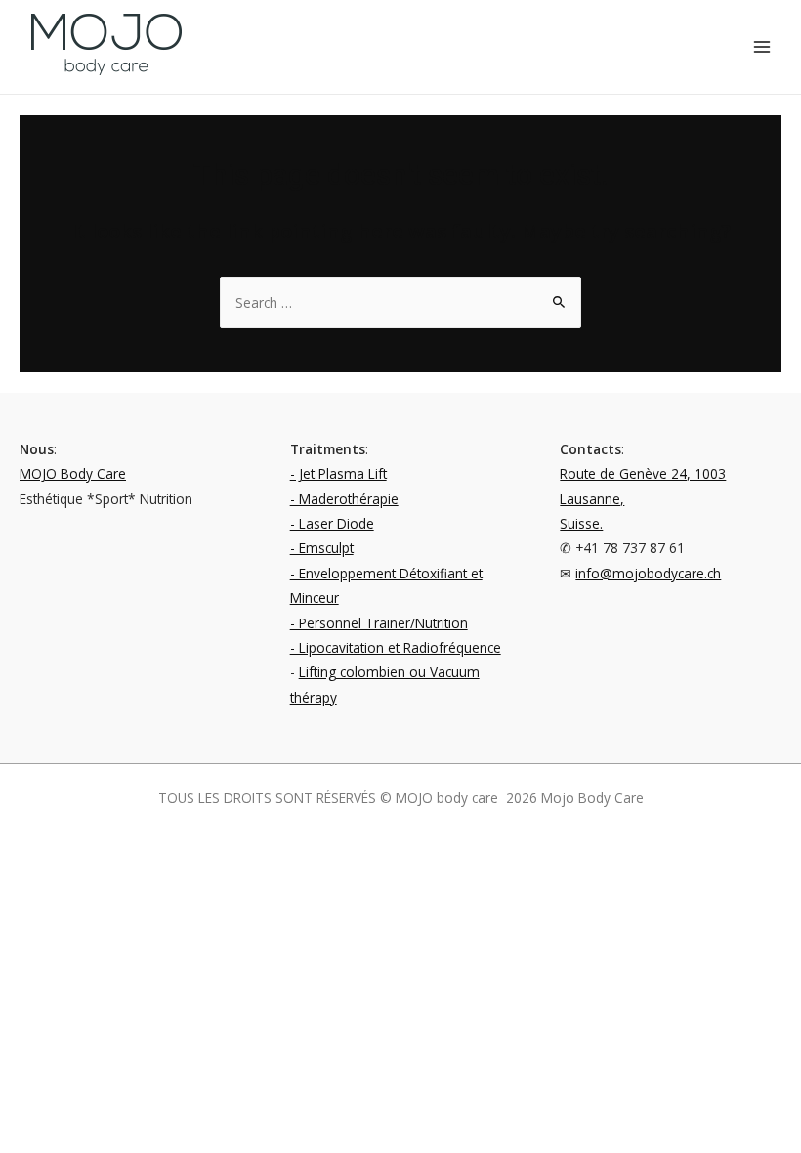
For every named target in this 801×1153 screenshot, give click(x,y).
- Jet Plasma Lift (338, 473)
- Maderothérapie (344, 499)
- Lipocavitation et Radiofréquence (395, 647)
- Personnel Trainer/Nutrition (379, 623)
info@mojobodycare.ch (648, 573)
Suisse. (581, 523)
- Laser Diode (332, 523)
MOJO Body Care (73, 473)
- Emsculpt (322, 547)
